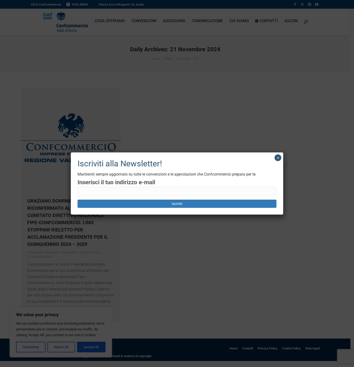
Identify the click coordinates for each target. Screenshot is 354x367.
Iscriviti (177, 204)
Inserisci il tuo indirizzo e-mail (116, 182)
